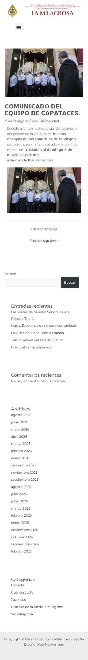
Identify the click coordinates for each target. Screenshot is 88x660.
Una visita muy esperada (31, 347)
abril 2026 (19, 436)
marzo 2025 (20, 508)
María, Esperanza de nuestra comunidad (43, 325)
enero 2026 (20, 458)
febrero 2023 (21, 551)
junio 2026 (19, 422)
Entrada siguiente (44, 241)
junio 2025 (19, 501)
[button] (19, 27)
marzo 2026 (21, 443)
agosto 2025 (21, 487)
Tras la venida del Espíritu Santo (37, 340)
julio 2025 (19, 494)
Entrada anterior (44, 229)
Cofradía (18, 585)
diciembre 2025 (23, 465)
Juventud (18, 599)
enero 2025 (20, 523)
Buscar (10, 274)
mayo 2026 (20, 429)
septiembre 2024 (25, 544)
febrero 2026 (21, 451)
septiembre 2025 (24, 479)
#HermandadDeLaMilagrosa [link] (30, 160)
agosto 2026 (21, 415)
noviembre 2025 (24, 472)
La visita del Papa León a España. (38, 333)
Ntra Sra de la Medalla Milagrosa (37, 607)
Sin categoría (18, 121)
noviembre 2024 (24, 530)
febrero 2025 (21, 515)
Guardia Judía (22, 592)
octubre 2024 (22, 537)
